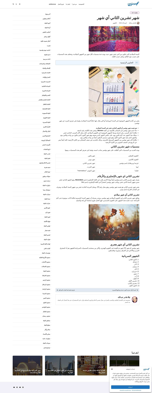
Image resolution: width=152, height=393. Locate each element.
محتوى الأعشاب (46, 262)
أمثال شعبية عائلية (45, 41)
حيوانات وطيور (46, 176)
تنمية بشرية (47, 167)
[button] (112, 369)
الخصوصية (81, 4)
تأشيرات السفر (46, 145)
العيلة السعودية (46, 113)
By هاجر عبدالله (132, 23)
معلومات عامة (135, 12)
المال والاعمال (46, 131)
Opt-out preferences (136, 390)
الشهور (114, 23)
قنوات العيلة (47, 239)
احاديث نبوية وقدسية (45, 50)
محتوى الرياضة (46, 289)
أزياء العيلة (47, 27)
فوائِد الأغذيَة (47, 221)
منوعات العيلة (46, 343)
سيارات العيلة (46, 194)
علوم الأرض (47, 208)
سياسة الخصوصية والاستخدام (125, 390)
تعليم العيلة (47, 158)
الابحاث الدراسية (46, 72)
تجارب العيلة (47, 154)
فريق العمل (61, 4)
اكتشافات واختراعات (44, 63)
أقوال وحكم (47, 36)
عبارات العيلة (46, 203)
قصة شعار (47, 230)
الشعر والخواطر (46, 95)
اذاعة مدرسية (46, 59)
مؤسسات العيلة (46, 253)
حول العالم (47, 172)
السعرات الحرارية (45, 81)
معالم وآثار (47, 329)
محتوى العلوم (46, 302)
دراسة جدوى (47, 181)
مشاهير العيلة (46, 320)
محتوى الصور (46, 298)
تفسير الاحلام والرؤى (44, 163)
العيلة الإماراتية (46, 109)
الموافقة (130, 387)
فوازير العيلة (47, 226)
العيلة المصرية (46, 122)
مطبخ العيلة (47, 325)
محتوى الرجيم (46, 280)
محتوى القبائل (46, 311)
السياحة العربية (46, 90)
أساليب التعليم (46, 32)
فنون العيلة (47, 217)
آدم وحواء (47, 14)
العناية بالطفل (46, 104)
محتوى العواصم (46, 307)
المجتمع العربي (46, 136)
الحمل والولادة (46, 77)
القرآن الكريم (46, 127)
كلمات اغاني (47, 248)
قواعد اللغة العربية (45, 244)
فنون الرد (47, 212)
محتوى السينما (46, 293)
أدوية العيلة (47, 23)
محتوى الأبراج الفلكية (44, 257)
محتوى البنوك (46, 271)
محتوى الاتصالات (46, 266)
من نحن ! (74, 4)
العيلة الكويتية (46, 118)
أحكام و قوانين (46, 18)
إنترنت (48, 45)
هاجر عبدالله (122, 297)
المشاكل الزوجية (45, 140)
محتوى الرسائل (46, 284)
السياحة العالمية (46, 86)
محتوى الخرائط (46, 275)
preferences (52, 4)
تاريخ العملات (46, 149)
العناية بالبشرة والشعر (44, 100)
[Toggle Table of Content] (136, 62)
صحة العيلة (47, 199)
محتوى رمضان (46, 316)
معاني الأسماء (46, 334)
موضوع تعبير (47, 347)
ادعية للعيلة (47, 54)
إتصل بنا (68, 4)
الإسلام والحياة (46, 68)
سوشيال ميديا (46, 190)
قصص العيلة (47, 235)
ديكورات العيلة (46, 185)
